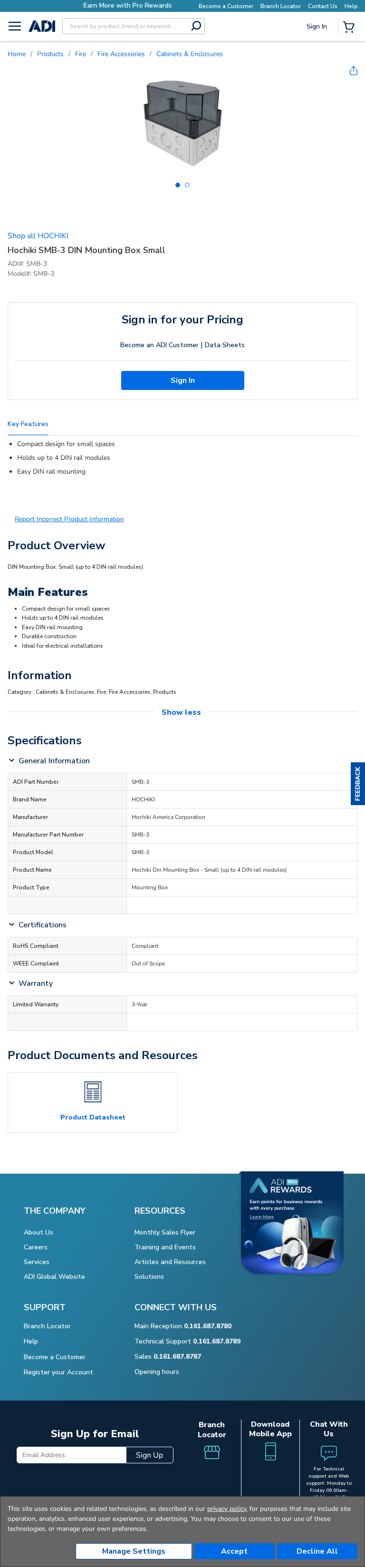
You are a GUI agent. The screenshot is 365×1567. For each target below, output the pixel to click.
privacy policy (226, 1508)
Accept (234, 1551)
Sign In (318, 59)
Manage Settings (133, 1551)
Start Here (317, 90)
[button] (358, 783)
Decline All (317, 1551)
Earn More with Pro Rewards (100, 5)
